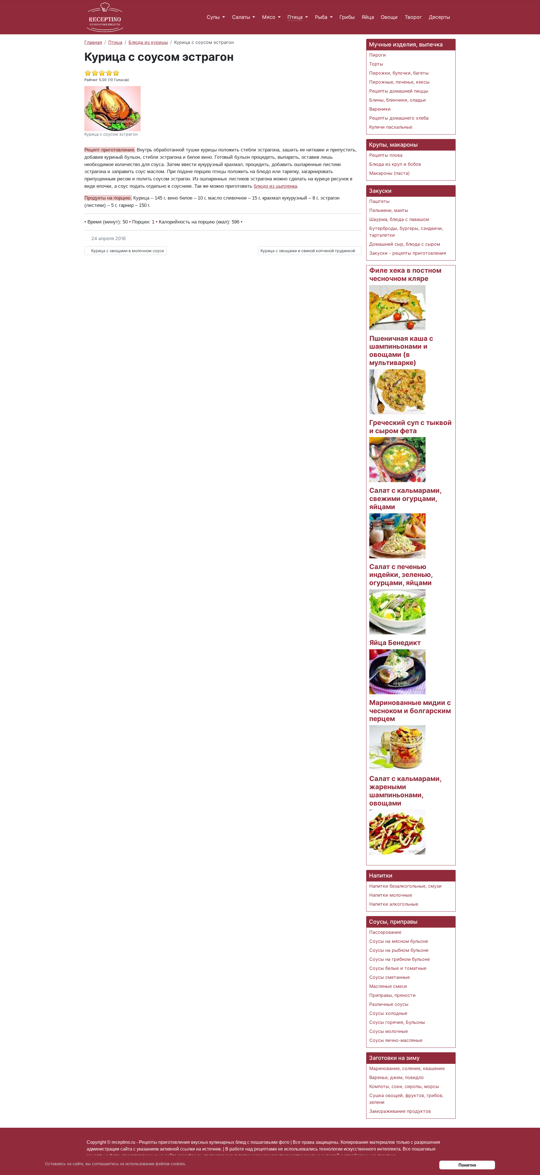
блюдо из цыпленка (275, 186)
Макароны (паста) (389, 173)
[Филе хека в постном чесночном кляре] (397, 307)
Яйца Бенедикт (395, 643)
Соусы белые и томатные (397, 968)
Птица (295, 17)
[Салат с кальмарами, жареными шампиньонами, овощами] (397, 831)
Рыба (321, 17)
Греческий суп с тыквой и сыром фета (410, 426)
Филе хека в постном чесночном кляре (405, 274)
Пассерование (385, 932)
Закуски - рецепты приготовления (407, 253)
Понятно (467, 1165)
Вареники (380, 109)
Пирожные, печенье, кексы (399, 82)
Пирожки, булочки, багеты (399, 73)
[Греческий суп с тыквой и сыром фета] (397, 459)
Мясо (268, 17)
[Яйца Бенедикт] (397, 671)
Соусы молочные (388, 1031)
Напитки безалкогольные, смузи (405, 886)
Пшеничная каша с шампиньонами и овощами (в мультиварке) (401, 350)
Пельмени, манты (388, 210)
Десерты (439, 17)
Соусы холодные (388, 1013)
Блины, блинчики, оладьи (397, 100)
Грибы (347, 17)
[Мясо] (278, 17)
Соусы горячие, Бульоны (397, 1022)
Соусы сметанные (389, 977)
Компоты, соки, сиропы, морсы (404, 1086)
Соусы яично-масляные (395, 1040)
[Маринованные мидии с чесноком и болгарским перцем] (397, 747)
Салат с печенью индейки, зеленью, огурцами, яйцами (401, 575)
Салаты (241, 17)
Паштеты (379, 201)
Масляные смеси (388, 986)
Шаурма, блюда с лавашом (399, 219)
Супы (213, 17)
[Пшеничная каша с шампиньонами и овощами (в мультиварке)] (397, 391)
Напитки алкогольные (393, 904)
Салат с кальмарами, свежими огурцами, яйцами (405, 498)
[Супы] (222, 17)
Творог (413, 17)
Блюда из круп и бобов (395, 164)
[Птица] (305, 17)
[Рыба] (330, 17)
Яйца (368, 17)
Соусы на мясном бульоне (398, 941)
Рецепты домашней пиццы (398, 91)
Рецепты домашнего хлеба (399, 118)
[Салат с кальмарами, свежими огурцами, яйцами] (397, 535)
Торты (376, 64)
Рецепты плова (385, 155)
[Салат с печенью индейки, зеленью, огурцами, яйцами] (397, 611)
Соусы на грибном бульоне (399, 959)
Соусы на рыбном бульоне (398, 950)
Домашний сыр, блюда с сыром (404, 244)
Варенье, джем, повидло (396, 1077)
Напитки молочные (390, 895)
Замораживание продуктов (400, 1111)
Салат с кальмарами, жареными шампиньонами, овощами (405, 791)
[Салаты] (252, 17)
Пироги (377, 55)
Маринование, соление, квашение (407, 1068)
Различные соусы (388, 1004)
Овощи (389, 17)
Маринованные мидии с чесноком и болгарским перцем (410, 711)
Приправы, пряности (392, 995)
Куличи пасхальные (390, 127)
